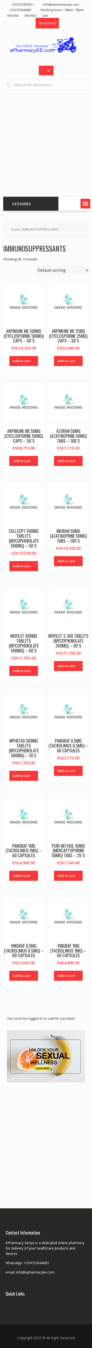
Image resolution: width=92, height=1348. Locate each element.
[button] (85, 203)
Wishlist (13, 15)
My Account (47, 23)
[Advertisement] (46, 143)
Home (15, 229)
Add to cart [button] (21, 361)
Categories (21, 203)
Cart (45, 15)
